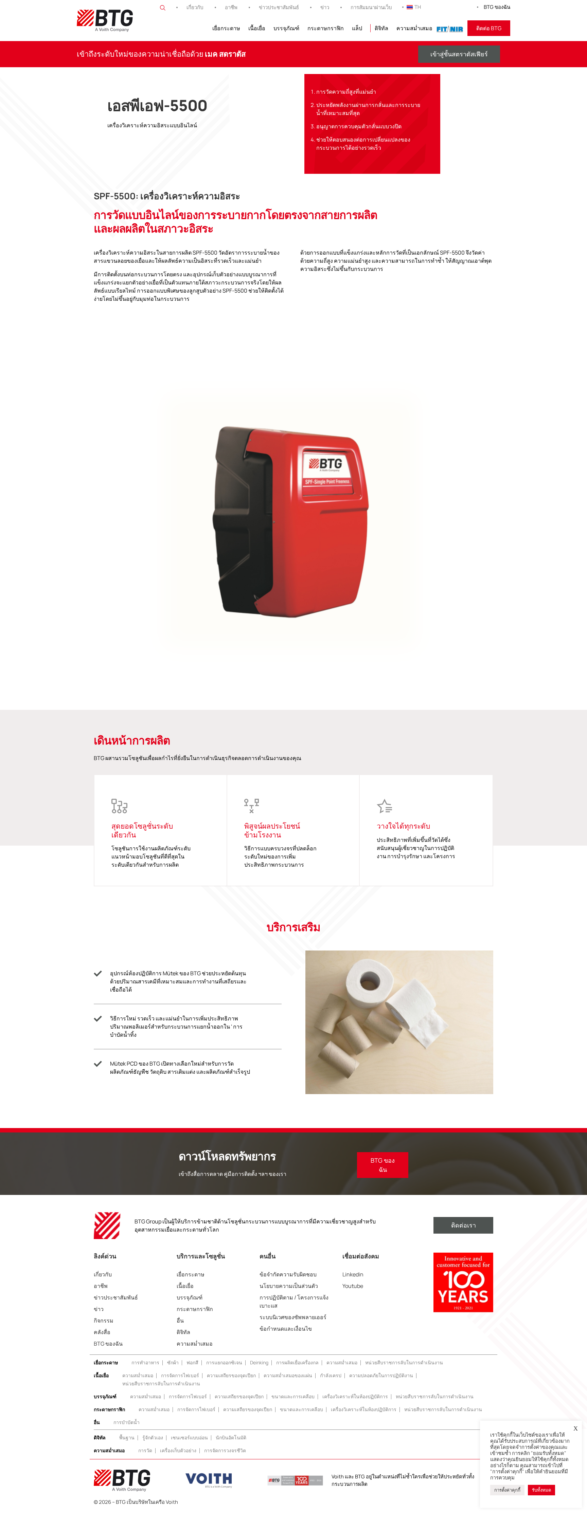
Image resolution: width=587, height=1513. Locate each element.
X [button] (575, 1428)
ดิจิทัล (381, 28)
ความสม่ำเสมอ (414, 28)
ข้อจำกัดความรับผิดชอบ (288, 1274)
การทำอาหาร (145, 1362)
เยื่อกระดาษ (226, 28)
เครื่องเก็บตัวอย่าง (178, 1450)
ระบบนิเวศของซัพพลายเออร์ (293, 1317)
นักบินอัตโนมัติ (231, 1437)
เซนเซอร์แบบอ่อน (189, 1437)
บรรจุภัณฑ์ (286, 28)
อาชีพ (231, 7)
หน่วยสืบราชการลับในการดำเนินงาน (404, 1362)
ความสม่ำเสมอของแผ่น (288, 1375)
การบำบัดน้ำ (126, 1422)
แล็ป (357, 28)
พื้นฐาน (127, 1437)
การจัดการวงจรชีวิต (225, 1450)
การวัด (145, 1450)
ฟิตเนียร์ (450, 28)
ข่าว (324, 7)
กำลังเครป (330, 1375)
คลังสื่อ (102, 1332)
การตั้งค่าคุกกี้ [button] (507, 1490)
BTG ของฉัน (497, 7)
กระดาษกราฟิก (325, 28)
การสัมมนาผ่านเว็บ (371, 7)
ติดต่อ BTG (488, 28)
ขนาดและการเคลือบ (293, 1396)
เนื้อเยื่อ (256, 28)
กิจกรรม (103, 1320)
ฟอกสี (192, 1362)
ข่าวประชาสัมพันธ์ (279, 7)
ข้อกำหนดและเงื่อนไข (286, 1328)
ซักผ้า (173, 1362)
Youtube (352, 1286)
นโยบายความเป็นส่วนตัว (289, 1286)
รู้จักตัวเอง (152, 1437)
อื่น (180, 1320)
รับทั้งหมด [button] (541, 1490)
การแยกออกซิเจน (224, 1362)
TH (417, 7)
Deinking (259, 1362)
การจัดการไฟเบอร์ (180, 1375)
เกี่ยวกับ (194, 7)
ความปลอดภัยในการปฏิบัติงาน (381, 1375)
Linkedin (352, 1274)
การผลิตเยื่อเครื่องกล (297, 1362)
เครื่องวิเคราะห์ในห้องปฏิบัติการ (355, 1396)
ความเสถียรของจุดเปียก (231, 1375)
